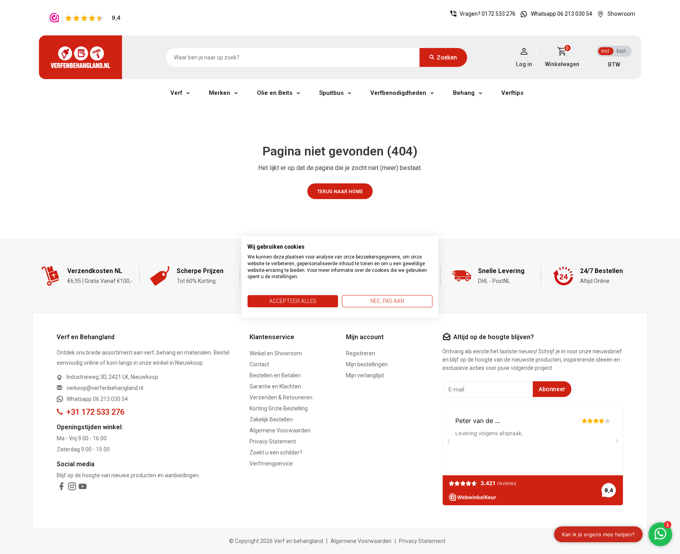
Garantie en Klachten (275, 386)
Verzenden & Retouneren (280, 397)
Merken (219, 92)
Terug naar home (340, 191)
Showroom (621, 14)
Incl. (605, 51)
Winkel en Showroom (275, 353)
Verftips (512, 92)
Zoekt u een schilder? (275, 452)
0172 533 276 (499, 14)
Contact (259, 364)
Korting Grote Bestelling (278, 408)
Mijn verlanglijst (365, 375)
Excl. (622, 51)
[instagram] (72, 488)
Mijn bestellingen (367, 364)
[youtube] (82, 488)
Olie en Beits (274, 92)
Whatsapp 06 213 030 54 (561, 14)
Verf (176, 92)
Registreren (360, 353)
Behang (464, 92)
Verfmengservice (271, 463)
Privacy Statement (272, 441)
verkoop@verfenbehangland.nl (105, 388)
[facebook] (61, 488)
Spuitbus (331, 92)
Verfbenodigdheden (398, 92)
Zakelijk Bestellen (271, 419)
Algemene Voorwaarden (279, 430)
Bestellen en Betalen (275, 375)
